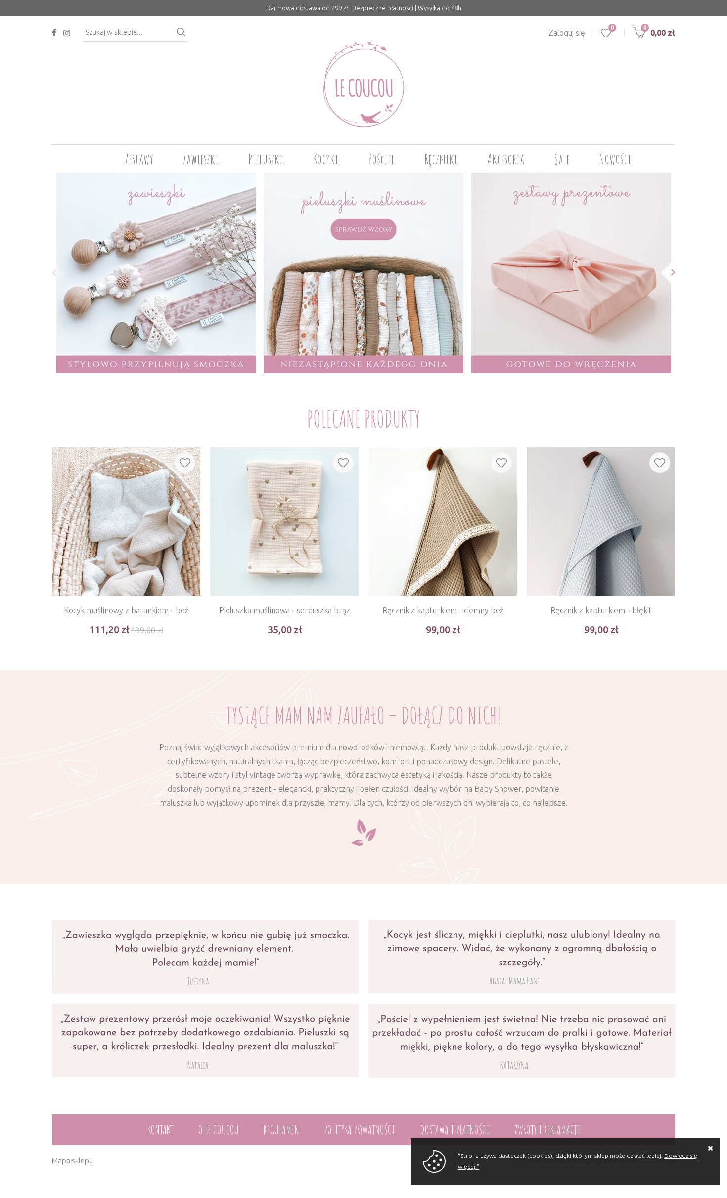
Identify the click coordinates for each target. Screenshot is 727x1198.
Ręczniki (440, 159)
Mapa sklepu (72, 1160)
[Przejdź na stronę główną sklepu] (363, 84)
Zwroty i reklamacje (547, 1129)
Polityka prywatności (359, 1129)
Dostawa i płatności (455, 1129)
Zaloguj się (566, 32)
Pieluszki (265, 159)
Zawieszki (201, 159)
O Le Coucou (218, 1129)
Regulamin (281, 1129)
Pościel (381, 159)
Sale (562, 159)
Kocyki (325, 159)
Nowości (615, 159)
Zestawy (139, 159)
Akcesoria (505, 159)
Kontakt (160, 1129)
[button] (51, 272)
